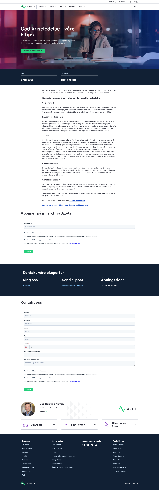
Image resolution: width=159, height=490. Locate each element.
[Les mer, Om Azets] (54, 424)
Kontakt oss (111, 1)
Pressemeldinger (28, 467)
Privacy (55, 452)
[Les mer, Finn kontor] (94, 424)
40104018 (26, 285)
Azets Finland (118, 449)
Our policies (56, 460)
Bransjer (52, 6)
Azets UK (116, 464)
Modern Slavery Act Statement (63, 456)
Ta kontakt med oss (77, 200)
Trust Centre (57, 449)
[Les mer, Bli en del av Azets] (135, 425)
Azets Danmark (118, 445)
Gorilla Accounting (120, 471)
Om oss (62, 6)
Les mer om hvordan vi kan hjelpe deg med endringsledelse (65, 205)
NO (128, 1)
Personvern (56, 445)
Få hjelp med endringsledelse (33, 51)
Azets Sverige (118, 460)
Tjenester (42, 6)
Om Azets (25, 445)
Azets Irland (117, 452)
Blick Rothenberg (119, 467)
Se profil (42, 411)
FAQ (23, 475)
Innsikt (81, 6)
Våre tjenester (27, 449)
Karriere (71, 6)
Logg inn (121, 1)
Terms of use (57, 464)
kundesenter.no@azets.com (72, 285)
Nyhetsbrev (26, 471)
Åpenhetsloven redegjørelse (62, 467)
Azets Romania (118, 456)
